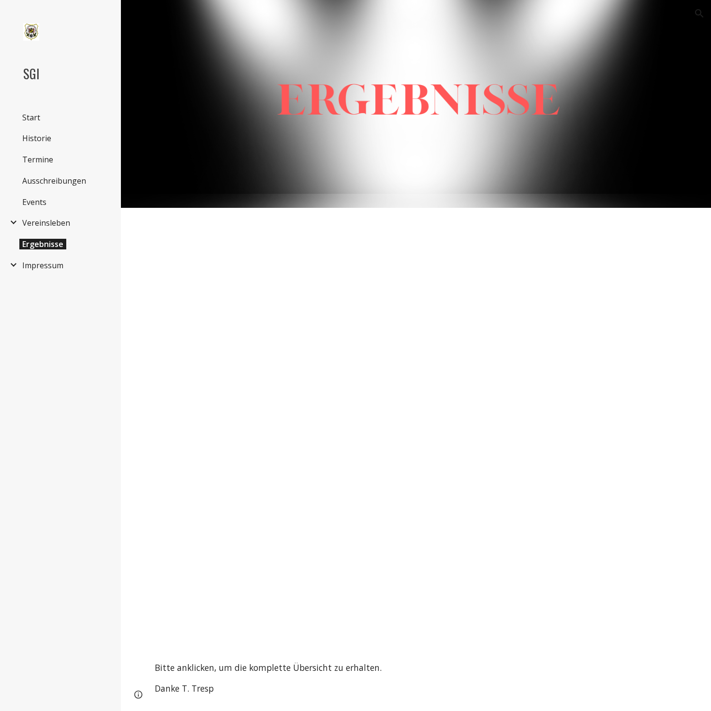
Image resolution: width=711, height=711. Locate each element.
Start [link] (31, 117)
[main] (416, 678)
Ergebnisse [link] (42, 244)
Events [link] (34, 202)
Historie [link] (36, 138)
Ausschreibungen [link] (54, 180)
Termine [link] (37, 159)
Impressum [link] (42, 265)
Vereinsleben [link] (46, 223)
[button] (699, 13)
